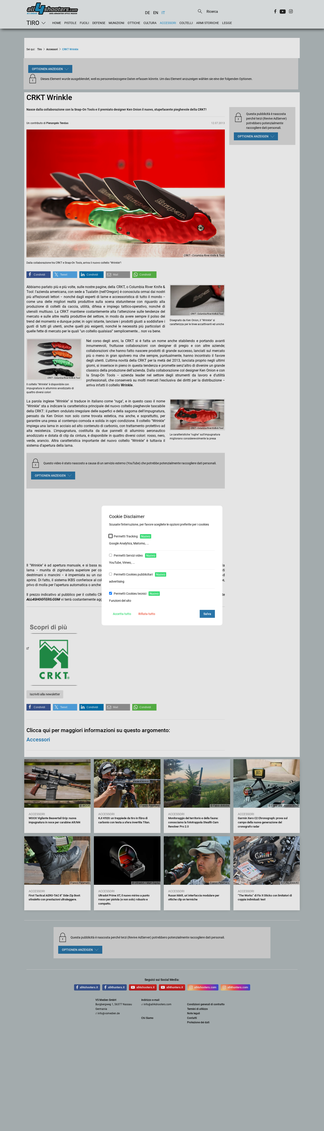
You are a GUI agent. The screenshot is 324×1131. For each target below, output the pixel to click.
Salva (207, 614)
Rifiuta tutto (146, 614)
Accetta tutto (122, 614)
